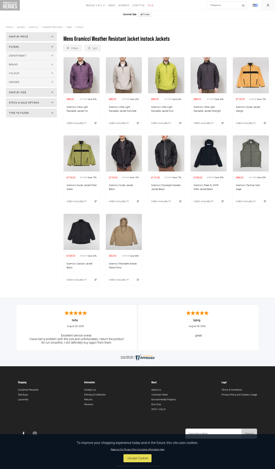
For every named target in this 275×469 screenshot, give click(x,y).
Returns (88, 399)
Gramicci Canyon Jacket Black (79, 265)
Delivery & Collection (95, 394)
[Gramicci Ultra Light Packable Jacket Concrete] (124, 75)
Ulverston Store (159, 394)
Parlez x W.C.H (95, 5)
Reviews (88, 404)
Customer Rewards (28, 389)
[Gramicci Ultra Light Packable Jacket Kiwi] (166, 75)
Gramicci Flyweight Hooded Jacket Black (166, 187)
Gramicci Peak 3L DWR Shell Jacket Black (206, 187)
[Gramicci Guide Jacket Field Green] (81, 153)
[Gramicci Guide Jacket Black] (124, 153)
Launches (23, 399)
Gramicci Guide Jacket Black (121, 187)
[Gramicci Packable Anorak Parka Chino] (124, 232)
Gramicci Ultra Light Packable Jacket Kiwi (162, 108)
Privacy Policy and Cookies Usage (239, 394)
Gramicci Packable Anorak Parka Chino (123, 265)
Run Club (156, 404)
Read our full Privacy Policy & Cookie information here (137, 449)
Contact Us (90, 389)
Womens (123, 5)
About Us (156, 389)
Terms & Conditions (231, 389)
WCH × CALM (158, 409)
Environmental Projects (163, 399)
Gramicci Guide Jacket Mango (248, 108)
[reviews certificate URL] (137, 357)
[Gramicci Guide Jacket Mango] (251, 75)
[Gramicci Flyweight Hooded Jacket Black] (166, 153)
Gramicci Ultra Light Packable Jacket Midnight (207, 108)
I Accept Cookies (137, 458)
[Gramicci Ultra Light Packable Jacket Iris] (81, 75)
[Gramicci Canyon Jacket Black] (81, 232)
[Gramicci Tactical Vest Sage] (251, 153)
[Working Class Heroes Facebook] (23, 434)
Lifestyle (138, 5)
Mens (112, 5)
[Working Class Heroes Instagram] (35, 434)
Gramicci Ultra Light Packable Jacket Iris (77, 108)
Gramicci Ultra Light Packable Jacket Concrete (122, 108)
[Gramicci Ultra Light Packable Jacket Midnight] (208, 75)
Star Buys (23, 394)
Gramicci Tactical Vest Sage (248, 187)
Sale (151, 5)
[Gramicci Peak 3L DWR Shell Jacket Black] (208, 153)
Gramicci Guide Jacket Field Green (82, 187)
